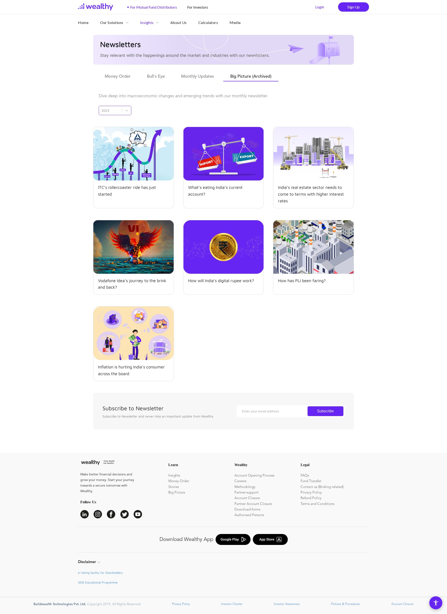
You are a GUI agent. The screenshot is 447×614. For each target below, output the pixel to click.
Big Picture (176, 492)
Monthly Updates (197, 76)
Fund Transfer (311, 481)
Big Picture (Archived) (250, 76)
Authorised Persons (249, 515)
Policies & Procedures (345, 604)
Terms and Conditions (317, 504)
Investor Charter (231, 604)
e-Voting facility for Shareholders (100, 572)
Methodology (244, 487)
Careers (240, 481)
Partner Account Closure (253, 504)
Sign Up (353, 7)
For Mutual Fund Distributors (152, 7)
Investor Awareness (286, 604)
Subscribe (325, 411)
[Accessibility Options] (435, 602)
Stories (173, 487)
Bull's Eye (156, 76)
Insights (174, 475)
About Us (178, 22)
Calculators (208, 22)
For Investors (196, 7)
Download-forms (247, 509)
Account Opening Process (254, 475)
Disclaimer (87, 562)
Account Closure (247, 498)
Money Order (118, 76)
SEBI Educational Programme (98, 582)
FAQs (305, 475)
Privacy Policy (311, 492)
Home (83, 22)
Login (319, 7)
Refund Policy (311, 498)
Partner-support (246, 492)
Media (235, 22)
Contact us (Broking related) (322, 487)
